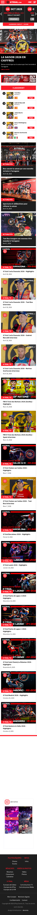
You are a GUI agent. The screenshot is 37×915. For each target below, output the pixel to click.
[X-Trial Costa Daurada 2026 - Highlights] (18, 258)
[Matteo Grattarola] (10, 135)
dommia (25, 910)
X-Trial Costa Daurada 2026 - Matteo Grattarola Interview (17, 369)
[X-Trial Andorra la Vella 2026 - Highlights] (18, 713)
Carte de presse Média (26, 887)
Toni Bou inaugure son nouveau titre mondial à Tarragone (17, 239)
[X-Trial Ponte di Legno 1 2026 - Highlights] (18, 615)
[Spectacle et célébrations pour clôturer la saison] (18, 189)
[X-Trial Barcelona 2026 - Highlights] (18, 521)
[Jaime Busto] (10, 115)
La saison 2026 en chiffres (13, 58)
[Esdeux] (34, 3)
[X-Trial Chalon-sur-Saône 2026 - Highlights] (18, 454)
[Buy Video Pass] (18, 79)
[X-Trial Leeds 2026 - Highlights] (18, 551)
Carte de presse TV (26, 885)
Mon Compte (11, 897)
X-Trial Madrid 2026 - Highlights (15, 695)
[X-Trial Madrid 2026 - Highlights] (18, 682)
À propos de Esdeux (9, 885)
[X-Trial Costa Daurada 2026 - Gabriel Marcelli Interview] (18, 322)
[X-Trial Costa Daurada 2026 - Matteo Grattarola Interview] (18, 355)
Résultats (13, 19)
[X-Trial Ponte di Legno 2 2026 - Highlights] (18, 582)
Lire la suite (5, 69)
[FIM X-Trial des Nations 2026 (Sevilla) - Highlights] (18, 388)
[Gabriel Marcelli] (10, 105)
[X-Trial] (14, 3)
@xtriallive (14, 802)
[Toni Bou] (10, 95)
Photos (24, 874)
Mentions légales (24, 897)
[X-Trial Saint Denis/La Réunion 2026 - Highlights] (18, 649)
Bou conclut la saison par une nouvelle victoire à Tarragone (18, 169)
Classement (10, 874)
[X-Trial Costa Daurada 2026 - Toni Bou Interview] (18, 289)
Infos (27, 861)
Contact (24, 900)
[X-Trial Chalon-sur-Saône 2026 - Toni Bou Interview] (18, 488)
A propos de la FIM (10, 889)
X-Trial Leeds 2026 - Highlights (15, 565)
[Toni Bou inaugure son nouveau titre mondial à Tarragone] (18, 224)
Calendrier (9, 877)
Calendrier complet (15, 24)
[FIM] (29, 3)
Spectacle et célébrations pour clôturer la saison (15, 205)
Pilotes (14, 861)
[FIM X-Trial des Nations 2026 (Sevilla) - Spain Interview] (18, 421)
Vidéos (24, 872)
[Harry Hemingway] (10, 125)
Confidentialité (15, 900)
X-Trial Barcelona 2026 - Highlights (16, 534)
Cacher (26, 24)
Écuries (14, 864)
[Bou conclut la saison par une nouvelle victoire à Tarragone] (18, 154)
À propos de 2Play (10, 887)
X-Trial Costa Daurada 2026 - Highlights (18, 271)
